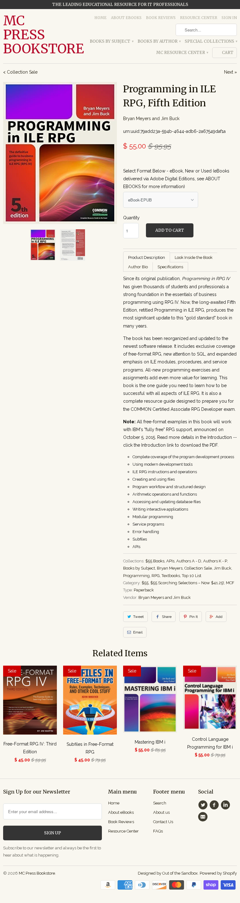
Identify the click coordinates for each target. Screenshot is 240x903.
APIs (170, 561)
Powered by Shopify (218, 873)
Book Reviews (161, 17)
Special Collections (211, 41)
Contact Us (163, 821)
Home (100, 17)
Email (137, 632)
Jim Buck (222, 568)
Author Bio (138, 267)
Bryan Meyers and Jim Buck (151, 118)
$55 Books (154, 561)
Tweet (138, 616)
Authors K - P (215, 561)
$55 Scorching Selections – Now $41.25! (187, 582)
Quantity (131, 217)
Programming (136, 575)
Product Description (146, 257)
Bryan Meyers (169, 568)
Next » (230, 72)
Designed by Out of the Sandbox (168, 873)
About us (161, 812)
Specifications (170, 267)
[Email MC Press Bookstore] (203, 817)
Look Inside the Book (193, 257)
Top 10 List (191, 575)
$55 (145, 582)
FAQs (158, 831)
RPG (156, 575)
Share (167, 616)
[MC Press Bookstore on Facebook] (215, 805)
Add (219, 616)
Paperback (144, 590)
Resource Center (198, 17)
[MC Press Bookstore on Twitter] (203, 805)
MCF (230, 582)
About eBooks (126, 17)
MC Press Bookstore (30, 35)
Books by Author (159, 41)
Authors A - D (188, 561)
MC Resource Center (182, 52)
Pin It (193, 616)
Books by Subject (111, 41)
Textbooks (171, 575)
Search (159, 803)
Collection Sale (198, 568)
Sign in (229, 17)
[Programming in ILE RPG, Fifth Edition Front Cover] (60, 153)
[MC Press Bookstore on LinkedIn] (226, 805)
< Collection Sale (20, 72)
